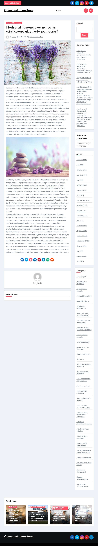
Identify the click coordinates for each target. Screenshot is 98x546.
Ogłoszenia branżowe (18, 10)
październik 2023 (82, 241)
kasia (14, 37)
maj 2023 (79, 251)
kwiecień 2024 (81, 226)
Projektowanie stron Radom (58, 508)
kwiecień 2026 (81, 160)
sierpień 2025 (81, 170)
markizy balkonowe (83, 354)
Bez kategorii (81, 277)
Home (58, 10)
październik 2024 (82, 200)
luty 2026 (80, 165)
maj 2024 (80, 221)
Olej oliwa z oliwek (83, 386)
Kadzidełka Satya (82, 301)
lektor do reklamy (82, 342)
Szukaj (79, 23)
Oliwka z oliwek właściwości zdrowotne (82, 415)
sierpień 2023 (81, 246)
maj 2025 (79, 180)
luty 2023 (80, 261)
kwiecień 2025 (81, 185)
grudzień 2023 (81, 236)
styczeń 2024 (81, 231)
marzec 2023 (81, 256)
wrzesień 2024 (81, 205)
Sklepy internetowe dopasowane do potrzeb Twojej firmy (84, 80)
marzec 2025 (81, 190)
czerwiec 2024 (81, 216)
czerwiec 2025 (81, 175)
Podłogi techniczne (83, 458)
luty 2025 (80, 195)
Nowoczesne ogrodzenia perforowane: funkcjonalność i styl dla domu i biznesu (84, 68)
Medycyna (80, 359)
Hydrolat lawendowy (14, 23)
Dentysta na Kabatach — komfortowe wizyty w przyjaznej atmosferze (83, 55)
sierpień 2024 (81, 210)
